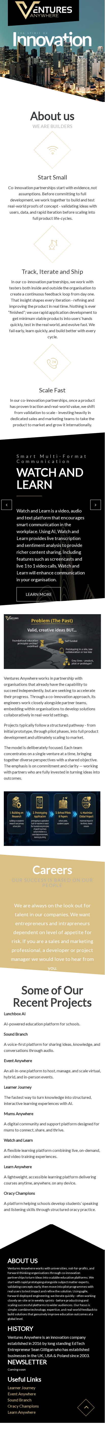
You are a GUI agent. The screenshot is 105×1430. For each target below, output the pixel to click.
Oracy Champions (23, 1405)
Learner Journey (21, 1387)
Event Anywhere (22, 1393)
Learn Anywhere (22, 1412)
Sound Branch (20, 1399)
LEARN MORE (39, 594)
